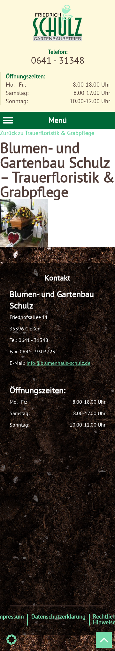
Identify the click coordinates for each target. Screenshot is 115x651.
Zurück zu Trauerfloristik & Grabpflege (47, 133)
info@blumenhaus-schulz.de (58, 363)
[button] (11, 639)
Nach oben (104, 640)
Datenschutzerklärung (58, 616)
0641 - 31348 (33, 340)
